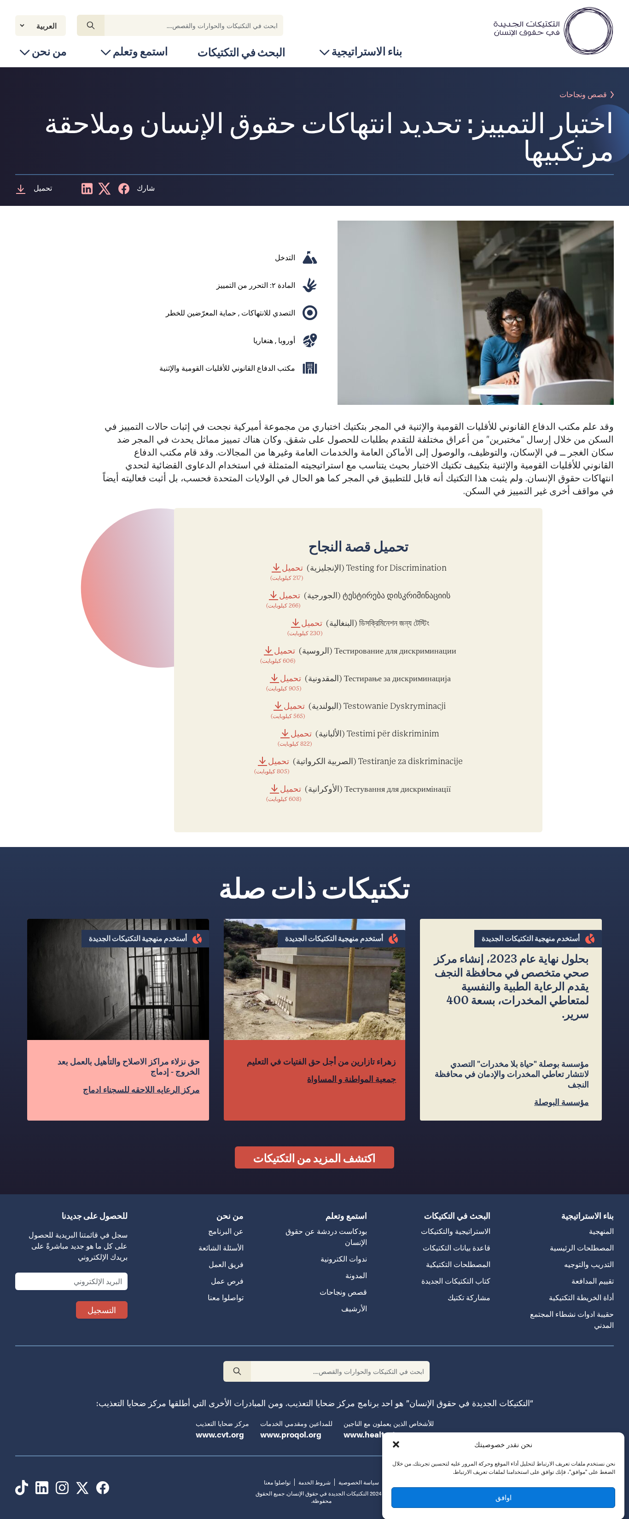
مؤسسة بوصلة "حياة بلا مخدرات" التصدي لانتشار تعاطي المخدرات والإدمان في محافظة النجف (512, 1074)
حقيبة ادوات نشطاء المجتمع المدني (572, 1319)
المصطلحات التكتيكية (458, 1264)
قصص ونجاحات (583, 94)
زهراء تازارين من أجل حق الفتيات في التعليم (321, 1061)
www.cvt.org (220, 1434)
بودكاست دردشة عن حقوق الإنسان (326, 1236)
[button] (396, 1444)
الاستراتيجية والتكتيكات (455, 1231)
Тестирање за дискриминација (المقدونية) (358, 683)
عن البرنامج (226, 1231)
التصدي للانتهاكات (268, 312)
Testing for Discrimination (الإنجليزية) (358, 572)
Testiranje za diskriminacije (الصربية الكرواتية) (358, 766)
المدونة (356, 1275)
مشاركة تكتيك (469, 1297)
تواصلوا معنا (226, 1297)
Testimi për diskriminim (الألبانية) (358, 738)
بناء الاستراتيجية (367, 50)
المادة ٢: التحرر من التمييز (255, 285)
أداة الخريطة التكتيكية (581, 1297)
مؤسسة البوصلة (561, 1102)
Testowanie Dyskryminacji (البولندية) (358, 710)
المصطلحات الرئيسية (582, 1247)
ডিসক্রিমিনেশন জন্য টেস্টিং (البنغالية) (358, 628)
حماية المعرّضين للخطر (201, 312)
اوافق (503, 1497)
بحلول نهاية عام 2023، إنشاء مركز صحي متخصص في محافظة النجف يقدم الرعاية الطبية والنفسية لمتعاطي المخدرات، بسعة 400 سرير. (511, 986)
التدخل (285, 257)
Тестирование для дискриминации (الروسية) (358, 655)
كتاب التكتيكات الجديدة (455, 1280)
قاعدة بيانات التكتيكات (456, 1247)
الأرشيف (354, 1308)
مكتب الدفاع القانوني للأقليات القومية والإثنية (227, 367)
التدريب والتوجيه (589, 1264)
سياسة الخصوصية (358, 1482)
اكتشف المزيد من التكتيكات (314, 1157)
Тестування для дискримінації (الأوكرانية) (358, 793)
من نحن (49, 50)
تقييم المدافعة (592, 1280)
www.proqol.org (290, 1434)
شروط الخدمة (314, 1482)
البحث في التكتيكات (241, 51)
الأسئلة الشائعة (221, 1247)
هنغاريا (263, 340)
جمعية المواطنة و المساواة (351, 1079)
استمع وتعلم (140, 50)
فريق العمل (226, 1264)
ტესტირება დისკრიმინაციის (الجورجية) (358, 600)
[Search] (91, 25)
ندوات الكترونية (343, 1258)
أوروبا (286, 340)
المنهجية (601, 1231)
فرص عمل (227, 1280)
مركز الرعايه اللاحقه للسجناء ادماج (141, 1089)
